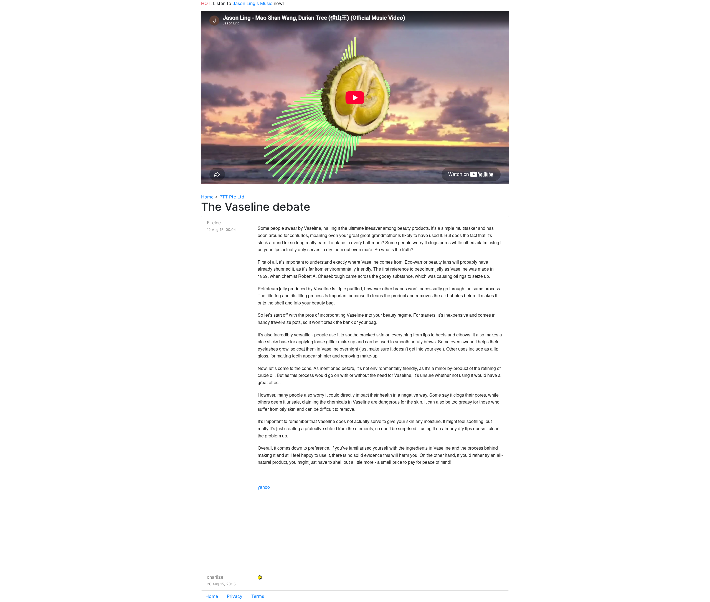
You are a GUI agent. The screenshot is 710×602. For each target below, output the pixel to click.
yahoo (264, 487)
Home (207, 197)
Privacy (234, 596)
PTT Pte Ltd (231, 197)
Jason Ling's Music (252, 3)
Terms (257, 596)
